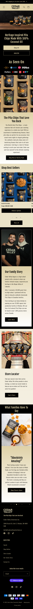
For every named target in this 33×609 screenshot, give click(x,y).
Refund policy (27, 602)
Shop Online (7, 549)
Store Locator (7, 553)
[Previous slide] (11, 504)
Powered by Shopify (17, 602)
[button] (4, 7)
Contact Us (7, 562)
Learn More (11, 319)
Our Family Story (8, 558)
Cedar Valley (10, 602)
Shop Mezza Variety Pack (16, 158)
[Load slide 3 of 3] (19, 504)
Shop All (16, 48)
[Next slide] (22, 504)
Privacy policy (17, 605)
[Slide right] (21, 218)
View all (16, 223)
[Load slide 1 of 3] (14, 504)
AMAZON (16, 53)
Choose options (16, 210)
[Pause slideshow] (30, 504)
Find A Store (11, 395)
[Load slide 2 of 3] (16, 504)
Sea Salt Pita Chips (5, 203)
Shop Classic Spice (16, 490)
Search (5, 545)
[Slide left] (12, 218)
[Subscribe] (27, 574)
